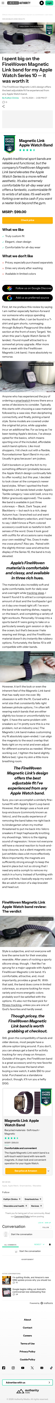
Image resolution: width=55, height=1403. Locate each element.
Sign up (48, 1223)
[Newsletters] (41, 1367)
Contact (27, 1327)
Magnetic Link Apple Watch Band (22, 1123)
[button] (27, 3)
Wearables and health (13, 19)
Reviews (6, 1182)
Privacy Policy (27, 1351)
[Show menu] (3, 3)
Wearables (37, 1186)
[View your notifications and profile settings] (50, 1244)
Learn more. (49, 15)
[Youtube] (22, 1367)
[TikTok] (51, 1367)
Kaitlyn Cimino (12, 98)
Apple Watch (13, 1186)
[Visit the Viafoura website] (46, 1303)
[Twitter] (32, 1367)
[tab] (10, 1244)
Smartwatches (25, 1186)
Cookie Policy (27, 1359)
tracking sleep (35, 593)
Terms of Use (27, 1343)
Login (49, 3)
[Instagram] (13, 1367)
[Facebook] (3, 1367)
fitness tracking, (12, 1005)
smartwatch (22, 400)
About (27, 1319)
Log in (40, 1223)
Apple (4, 1186)
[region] (27, 1263)
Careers (27, 1335)
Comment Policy (22, 1216)
